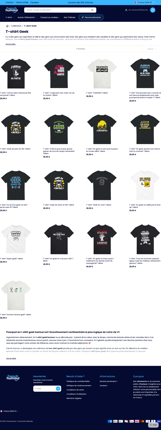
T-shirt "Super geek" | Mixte (11, 259)
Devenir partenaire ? (108, 381)
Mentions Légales (74, 398)
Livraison (103, 385)
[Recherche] (92, 10)
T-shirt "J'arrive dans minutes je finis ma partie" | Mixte (15, 94)
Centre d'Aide (22, 2)
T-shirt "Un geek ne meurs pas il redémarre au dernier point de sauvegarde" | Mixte (100, 261)
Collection (16, 26)
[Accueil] (7, 26)
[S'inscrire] (58, 388)
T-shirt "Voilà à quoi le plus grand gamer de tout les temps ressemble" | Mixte (59, 151)
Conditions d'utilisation (76, 394)
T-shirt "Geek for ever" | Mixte (98, 205)
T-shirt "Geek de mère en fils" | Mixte (58, 205)
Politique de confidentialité (78, 381)
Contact (9, 2)
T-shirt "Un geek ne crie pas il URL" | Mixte (58, 260)
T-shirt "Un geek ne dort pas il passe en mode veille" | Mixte (102, 150)
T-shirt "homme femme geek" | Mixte (15, 315)
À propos (35, 2)
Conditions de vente (75, 390)
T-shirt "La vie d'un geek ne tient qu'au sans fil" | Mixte (13, 206)
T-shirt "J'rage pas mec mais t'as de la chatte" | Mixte (58, 94)
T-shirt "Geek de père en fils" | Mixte (15, 149)
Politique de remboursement (79, 385)
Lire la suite (10, 44)
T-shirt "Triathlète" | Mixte (97, 93)
